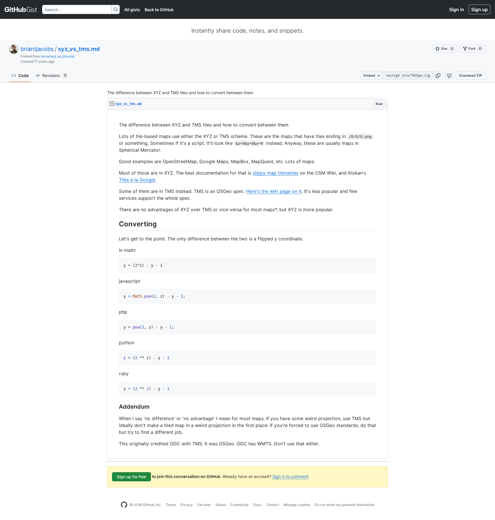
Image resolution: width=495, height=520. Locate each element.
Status (220, 505)
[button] (438, 76)
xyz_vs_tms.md (79, 49)
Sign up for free (131, 476)
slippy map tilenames (275, 173)
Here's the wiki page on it (274, 191)
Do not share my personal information (344, 505)
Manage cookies (297, 505)
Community (239, 505)
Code (23, 75)
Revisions (54, 75)
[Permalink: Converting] (115, 224)
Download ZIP (470, 75)
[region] (247, 284)
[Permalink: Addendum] (115, 407)
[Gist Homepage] (21, 9)
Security (204, 505)
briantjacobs (37, 49)
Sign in (456, 9)
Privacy (186, 505)
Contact (272, 505)
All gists (132, 9)
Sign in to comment (290, 476)
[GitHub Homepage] (124, 505)
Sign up (479, 9)
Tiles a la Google (137, 180)
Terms (171, 505)
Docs (257, 505)
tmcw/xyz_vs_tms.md (57, 56)
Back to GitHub (159, 9)
